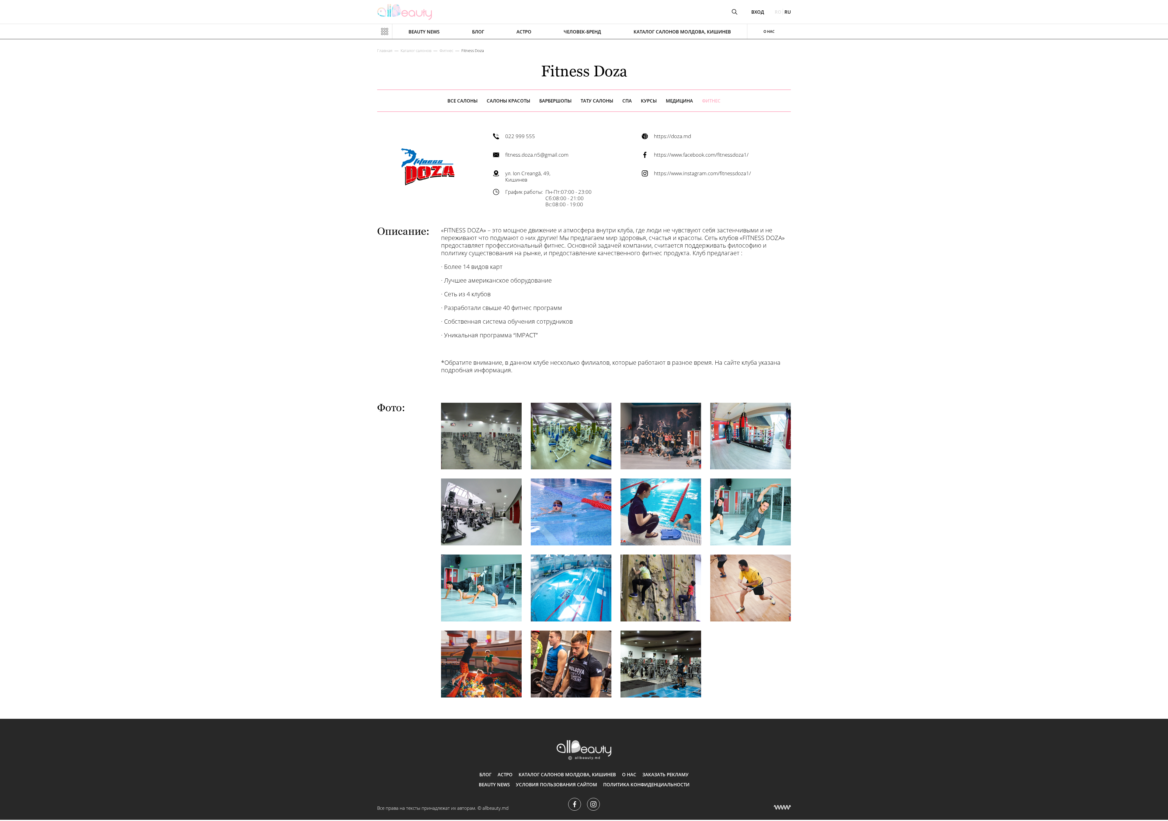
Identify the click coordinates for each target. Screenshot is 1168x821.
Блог (478, 32)
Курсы (649, 101)
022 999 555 (520, 136)
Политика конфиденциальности (646, 784)
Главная (384, 50)
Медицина (679, 101)
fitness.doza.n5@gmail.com (536, 154)
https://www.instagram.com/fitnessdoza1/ (702, 173)
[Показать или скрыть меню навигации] (384, 31)
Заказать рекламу (665, 774)
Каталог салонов (416, 50)
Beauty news (424, 32)
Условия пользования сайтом (556, 784)
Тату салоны (597, 101)
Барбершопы (555, 101)
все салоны (462, 101)
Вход (757, 12)
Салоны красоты (508, 101)
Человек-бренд (582, 32)
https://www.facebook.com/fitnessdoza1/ (701, 154)
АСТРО (523, 32)
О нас (769, 31)
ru (787, 12)
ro (778, 12)
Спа (627, 101)
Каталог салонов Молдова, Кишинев (682, 32)
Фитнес (446, 50)
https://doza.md (672, 136)
